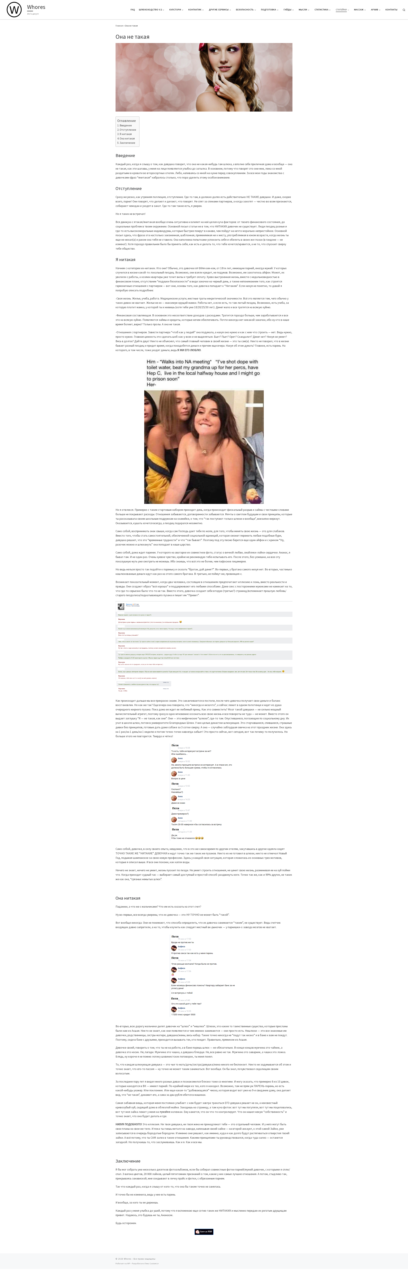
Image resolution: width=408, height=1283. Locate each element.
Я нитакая (126, 134)
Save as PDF (206, 1231)
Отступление (128, 129)
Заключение (127, 143)
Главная (119, 25)
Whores (127, 1259)
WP (128, 1263)
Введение (126, 125)
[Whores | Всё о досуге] (14, 9)
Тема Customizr (152, 1263)
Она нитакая (127, 138)
